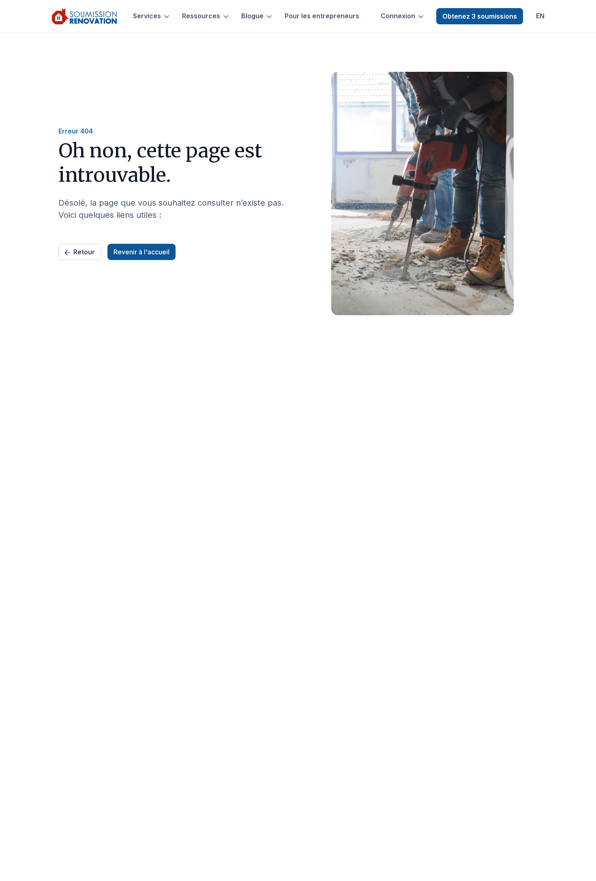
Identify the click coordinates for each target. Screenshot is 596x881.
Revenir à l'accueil (141, 252)
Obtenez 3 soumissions (479, 16)
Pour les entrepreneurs (322, 16)
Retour (84, 252)
